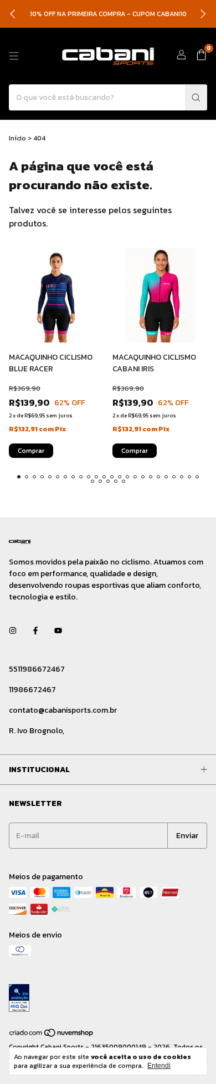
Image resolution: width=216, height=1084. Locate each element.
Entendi (159, 1066)
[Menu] (14, 56)
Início (17, 138)
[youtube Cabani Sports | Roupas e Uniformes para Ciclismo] (58, 631)
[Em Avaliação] (108, 999)
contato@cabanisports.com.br (63, 710)
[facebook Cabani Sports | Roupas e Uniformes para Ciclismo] (35, 631)
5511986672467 (37, 669)
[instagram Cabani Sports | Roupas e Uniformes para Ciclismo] (13, 631)
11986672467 (32, 689)
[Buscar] (196, 97)
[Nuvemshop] (52, 1035)
